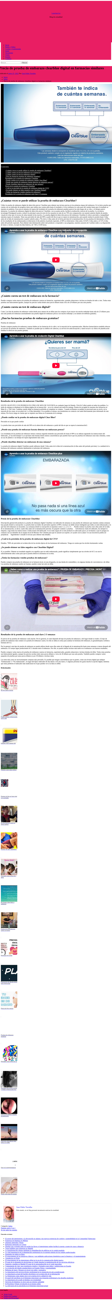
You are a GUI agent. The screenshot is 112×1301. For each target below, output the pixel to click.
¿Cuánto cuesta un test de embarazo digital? (20, 174)
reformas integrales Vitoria (14, 1242)
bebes (10, 1226)
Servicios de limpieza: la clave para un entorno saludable (24, 1282)
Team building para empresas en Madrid (19, 1248)
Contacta (8, 59)
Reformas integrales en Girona (15, 1244)
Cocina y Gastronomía (13, 49)
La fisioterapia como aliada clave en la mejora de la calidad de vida (28, 1276)
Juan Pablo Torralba (29, 73)
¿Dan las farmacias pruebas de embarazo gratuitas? (22, 176)
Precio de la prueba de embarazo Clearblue (20, 186)
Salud (7, 51)
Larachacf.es (56, 13)
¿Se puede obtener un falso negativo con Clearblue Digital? (25, 190)
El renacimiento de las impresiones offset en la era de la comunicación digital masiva (34, 1260)
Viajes (7, 55)
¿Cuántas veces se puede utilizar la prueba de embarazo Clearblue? (28, 170)
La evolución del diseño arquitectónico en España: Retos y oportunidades (30, 1268)
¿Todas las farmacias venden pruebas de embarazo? (23, 192)
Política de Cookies (10, 1296)
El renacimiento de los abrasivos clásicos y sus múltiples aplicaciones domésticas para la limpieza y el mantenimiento (45, 1256)
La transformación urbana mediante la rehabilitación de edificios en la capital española (34, 1250)
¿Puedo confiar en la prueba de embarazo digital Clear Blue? (26, 180)
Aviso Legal (8, 1294)
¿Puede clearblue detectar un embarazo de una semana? (24, 184)
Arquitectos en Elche (12, 1258)
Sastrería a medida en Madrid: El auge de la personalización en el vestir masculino (33, 1264)
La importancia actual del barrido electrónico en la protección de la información (32, 1274)
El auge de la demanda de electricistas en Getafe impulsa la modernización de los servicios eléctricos (39, 1262)
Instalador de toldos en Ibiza (15, 1254)
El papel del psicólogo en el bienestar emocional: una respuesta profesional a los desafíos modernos (39, 1278)
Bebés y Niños (10, 47)
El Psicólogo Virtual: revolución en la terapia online (23, 1284)
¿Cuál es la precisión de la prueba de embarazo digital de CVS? (27, 188)
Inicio (7, 45)
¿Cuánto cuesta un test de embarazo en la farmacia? (23, 172)
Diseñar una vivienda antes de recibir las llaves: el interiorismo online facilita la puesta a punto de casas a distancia (44, 1246)
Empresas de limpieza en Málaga (16, 1241)
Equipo (7, 57)
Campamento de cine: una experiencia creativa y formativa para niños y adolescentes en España (38, 1266)
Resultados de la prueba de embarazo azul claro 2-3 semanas (26, 194)
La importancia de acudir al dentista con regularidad (23, 1280)
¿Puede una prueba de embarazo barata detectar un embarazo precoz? (29, 182)
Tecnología (9, 53)
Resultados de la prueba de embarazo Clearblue (21, 178)
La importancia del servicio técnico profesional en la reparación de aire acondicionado (34, 1272)
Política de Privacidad (11, 1298)
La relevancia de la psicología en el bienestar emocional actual (26, 1286)
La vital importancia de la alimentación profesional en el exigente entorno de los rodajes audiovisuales (40, 1252)
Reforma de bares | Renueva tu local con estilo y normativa (25, 1270)
